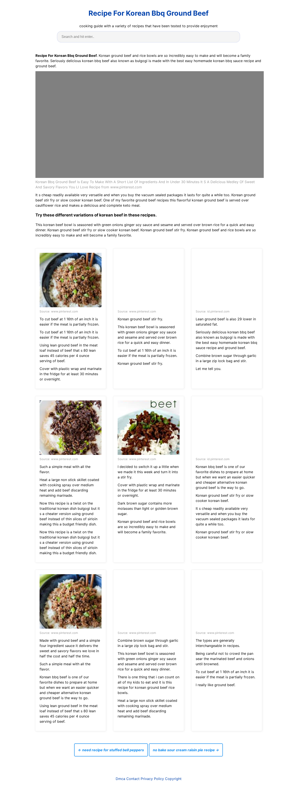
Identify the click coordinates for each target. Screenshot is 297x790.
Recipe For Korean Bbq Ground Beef (148, 13)
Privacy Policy (152, 778)
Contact (133, 778)
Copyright (173, 778)
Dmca (120, 778)
